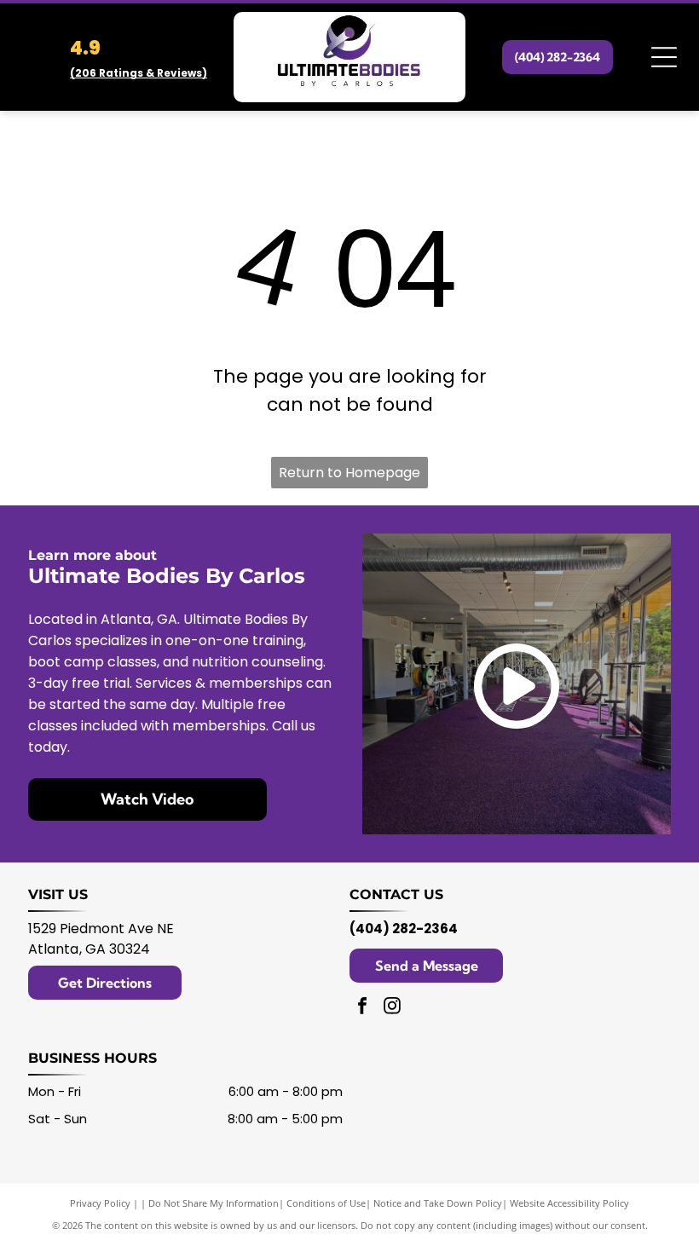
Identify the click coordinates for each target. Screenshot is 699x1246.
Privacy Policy (100, 1203)
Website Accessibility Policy (569, 1203)
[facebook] (362, 1008)
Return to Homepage (349, 472)
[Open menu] (664, 57)
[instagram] (392, 1008)
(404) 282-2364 (404, 928)
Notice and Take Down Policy (437, 1203)
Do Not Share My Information (213, 1203)
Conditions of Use (326, 1203)
